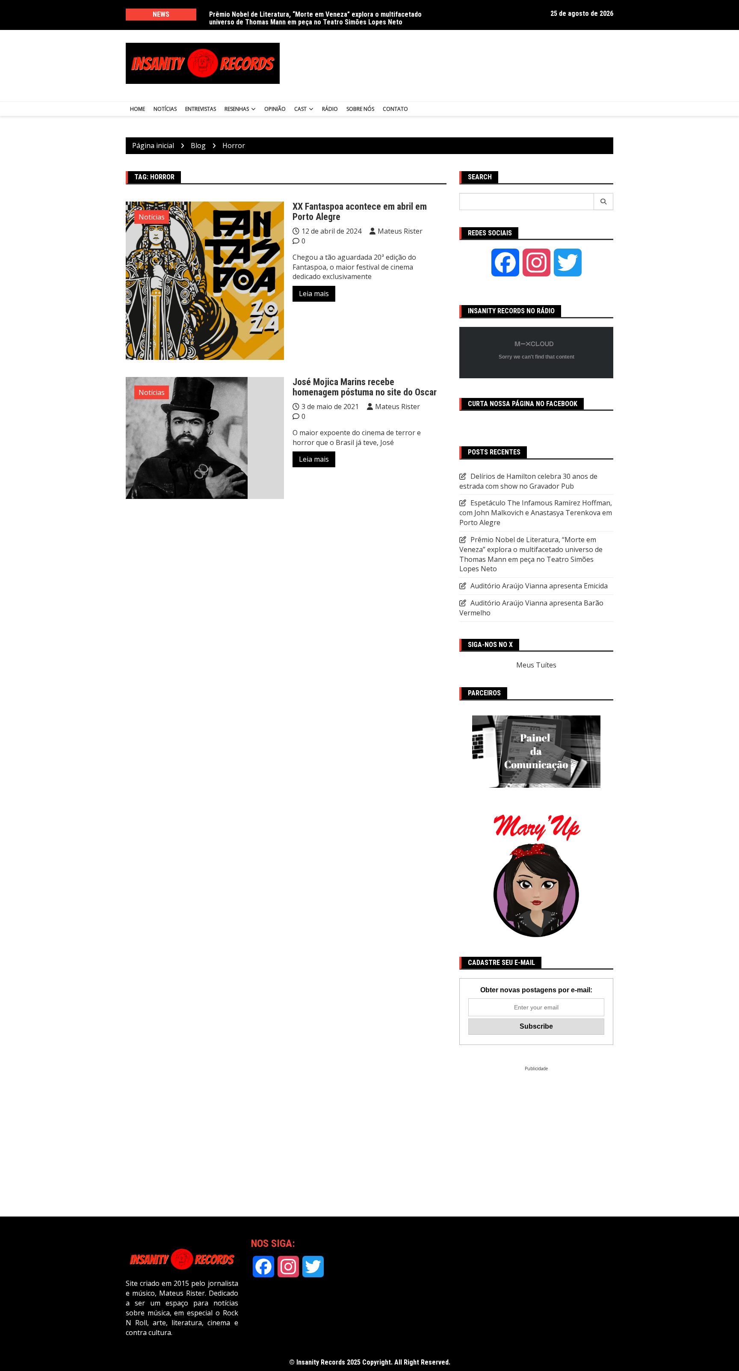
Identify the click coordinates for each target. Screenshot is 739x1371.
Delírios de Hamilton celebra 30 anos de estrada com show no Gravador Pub (528, 481)
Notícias (165, 109)
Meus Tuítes (536, 665)
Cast (300, 109)
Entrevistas (200, 109)
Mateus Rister (400, 231)
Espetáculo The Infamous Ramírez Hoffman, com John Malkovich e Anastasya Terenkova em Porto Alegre (535, 512)
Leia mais (314, 293)
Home (137, 109)
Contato (395, 109)
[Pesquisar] (603, 201)
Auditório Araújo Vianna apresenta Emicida (539, 586)
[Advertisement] (454, 63)
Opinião (275, 109)
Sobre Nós (360, 109)
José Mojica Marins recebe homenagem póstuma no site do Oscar (365, 387)
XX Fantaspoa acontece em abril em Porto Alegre (360, 211)
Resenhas (237, 109)
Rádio (330, 109)
